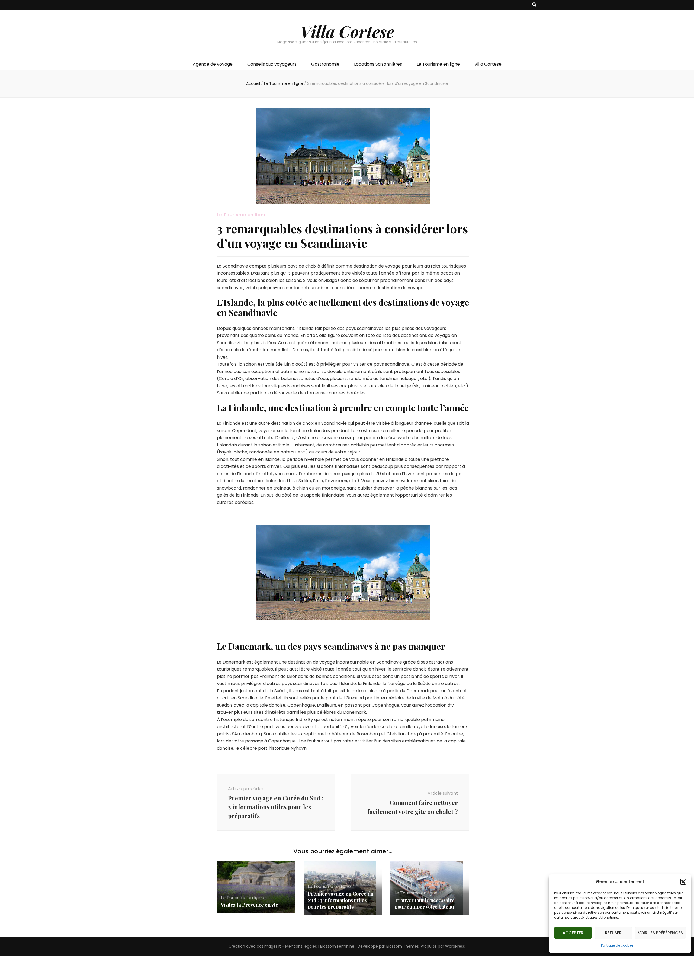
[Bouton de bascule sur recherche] (534, 5)
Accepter (573, 933)
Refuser (613, 933)
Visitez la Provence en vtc (249, 905)
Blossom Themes (402, 946)
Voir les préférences (660, 933)
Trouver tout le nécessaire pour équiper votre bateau (424, 903)
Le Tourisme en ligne (438, 64)
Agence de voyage (213, 64)
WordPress (455, 946)
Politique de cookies (617, 945)
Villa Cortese (347, 31)
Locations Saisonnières (378, 64)
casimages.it (269, 946)
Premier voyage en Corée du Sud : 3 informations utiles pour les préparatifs (341, 900)
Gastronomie (325, 64)
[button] (683, 881)
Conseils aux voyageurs (272, 64)
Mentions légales (301, 946)
